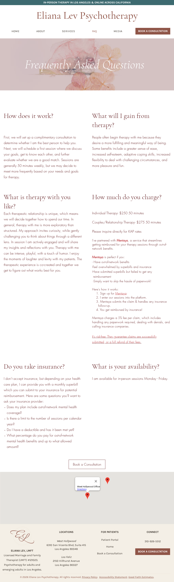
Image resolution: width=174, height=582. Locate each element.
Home (110, 546)
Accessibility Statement (113, 577)
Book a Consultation (110, 553)
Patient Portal (109, 539)
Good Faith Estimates (141, 577)
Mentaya (120, 293)
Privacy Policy (89, 577)
